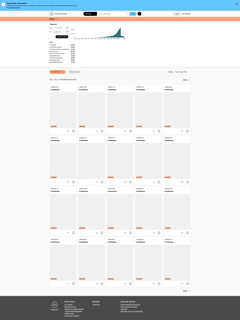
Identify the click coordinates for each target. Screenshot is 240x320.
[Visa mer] (68, 131)
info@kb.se (96, 305)
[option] (62, 45)
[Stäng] (236, 4)
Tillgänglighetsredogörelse (73, 311)
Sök (133, 14)
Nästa (185, 80)
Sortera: (170, 72)
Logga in (177, 14)
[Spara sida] (73, 131)
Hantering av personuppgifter (74, 309)
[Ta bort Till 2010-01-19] (63, 72)
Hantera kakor (69, 313)
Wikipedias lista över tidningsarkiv (131, 311)
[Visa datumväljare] (67, 28)
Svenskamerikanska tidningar (130, 305)
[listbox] (62, 53)
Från (51, 28)
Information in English (71, 316)
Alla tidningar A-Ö (70, 307)
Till (50, 32)
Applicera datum (62, 36)
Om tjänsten (186, 14)
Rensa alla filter (74, 72)
